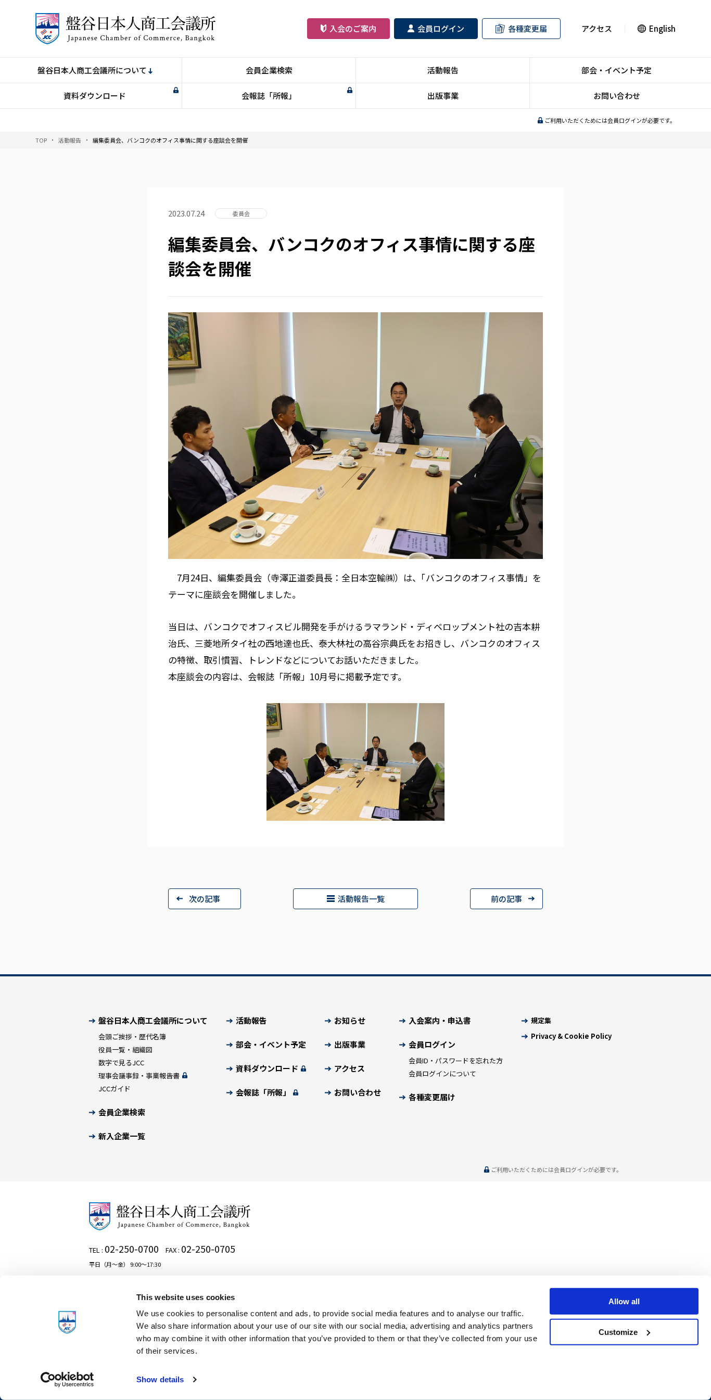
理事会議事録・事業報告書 (139, 1075)
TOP (41, 140)
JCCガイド (114, 1088)
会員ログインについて (442, 1073)
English (662, 28)
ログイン (440, 28)
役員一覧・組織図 (125, 1049)
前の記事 (506, 898)
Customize (618, 1331)
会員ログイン (432, 1044)
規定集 (541, 1020)
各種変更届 (527, 28)
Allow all (624, 1301)
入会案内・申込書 (440, 1020)
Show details (160, 1379)
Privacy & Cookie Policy (571, 1036)
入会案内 (352, 28)
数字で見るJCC (121, 1062)
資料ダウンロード (95, 95)
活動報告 (443, 70)
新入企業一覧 (121, 1135)
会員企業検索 (269, 70)
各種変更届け (432, 1096)
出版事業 (443, 95)
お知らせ (349, 1020)
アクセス (596, 29)
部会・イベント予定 (616, 70)
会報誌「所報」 (269, 95)
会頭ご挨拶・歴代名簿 (132, 1036)
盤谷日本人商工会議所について (92, 70)
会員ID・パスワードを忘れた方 (456, 1060)
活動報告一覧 (361, 898)
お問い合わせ (616, 95)
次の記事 (204, 898)
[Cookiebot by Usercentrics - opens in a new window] (67, 1380)
